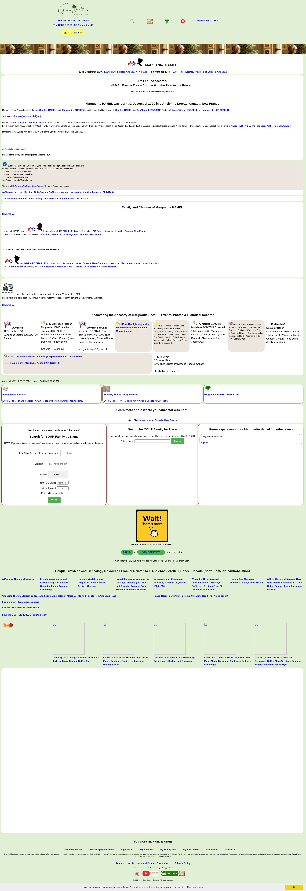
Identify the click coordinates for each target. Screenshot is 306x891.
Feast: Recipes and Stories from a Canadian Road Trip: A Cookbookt (191, 596)
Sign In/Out (127, 849)
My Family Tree (168, 849)
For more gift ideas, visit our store (20, 602)
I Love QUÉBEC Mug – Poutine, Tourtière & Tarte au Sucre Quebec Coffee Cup (76, 659)
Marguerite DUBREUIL (74, 110)
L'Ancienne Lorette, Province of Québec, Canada (199, 71)
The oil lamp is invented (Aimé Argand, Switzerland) (32, 363)
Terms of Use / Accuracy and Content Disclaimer (142, 863)
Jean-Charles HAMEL (44, 110)
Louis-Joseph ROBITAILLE (34, 122)
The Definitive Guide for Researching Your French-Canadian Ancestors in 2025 (45, 198)
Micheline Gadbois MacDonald (27, 186)
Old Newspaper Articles (101, 849)
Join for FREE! (151, 552)
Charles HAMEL (123, 110)
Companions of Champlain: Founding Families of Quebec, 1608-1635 (170, 582)
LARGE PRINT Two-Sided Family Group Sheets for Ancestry (135, 400)
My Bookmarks (191, 849)
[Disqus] (152, 709)
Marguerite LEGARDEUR (216, 110)
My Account (146, 849)
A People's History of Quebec (18, 579)
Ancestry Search (73, 849)
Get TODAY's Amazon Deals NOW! (20, 607)
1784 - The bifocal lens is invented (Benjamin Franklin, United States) (45, 356)
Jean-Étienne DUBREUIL (185, 110)
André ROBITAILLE (241, 126)
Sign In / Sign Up (73, 32)
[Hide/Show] (8, 214)
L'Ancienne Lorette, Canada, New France (126, 71)
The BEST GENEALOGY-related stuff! (73, 25)
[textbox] (152, 441)
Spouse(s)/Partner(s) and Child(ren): (22, 116)
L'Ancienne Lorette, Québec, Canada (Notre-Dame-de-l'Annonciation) (79, 266)
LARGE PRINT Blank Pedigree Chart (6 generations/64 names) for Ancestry (42, 400)
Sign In (204, 442)
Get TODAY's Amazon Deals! (73, 20)
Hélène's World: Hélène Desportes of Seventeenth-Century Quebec (92, 582)
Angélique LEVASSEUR (148, 110)
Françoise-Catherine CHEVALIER (273, 126)
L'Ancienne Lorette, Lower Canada (139, 263)
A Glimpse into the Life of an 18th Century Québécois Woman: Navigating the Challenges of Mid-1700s (58, 192)
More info (198, 887)
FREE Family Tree (207, 20)
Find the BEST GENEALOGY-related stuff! (24, 615)
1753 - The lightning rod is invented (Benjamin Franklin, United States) (132, 327)
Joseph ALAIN (15, 266)
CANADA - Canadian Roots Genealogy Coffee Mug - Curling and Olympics (174, 659)
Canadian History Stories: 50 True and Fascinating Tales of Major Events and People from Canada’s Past (59, 596)
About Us (230, 849)
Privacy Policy (182, 863)
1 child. (133, 122)
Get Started (212, 849)
